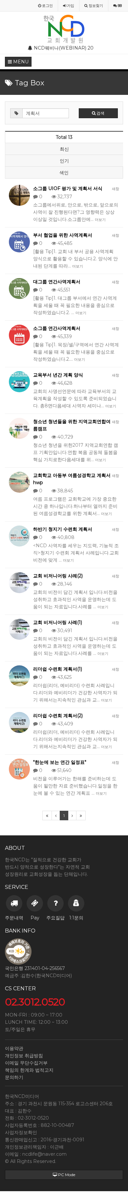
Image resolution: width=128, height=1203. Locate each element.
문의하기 (14, 1077)
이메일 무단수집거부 (26, 1063)
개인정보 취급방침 (24, 1056)
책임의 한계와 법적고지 (29, 1070)
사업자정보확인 (21, 1132)
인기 (64, 161)
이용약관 (14, 1048)
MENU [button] (20, 62)
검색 (100, 113)
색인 (64, 173)
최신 (64, 149)
